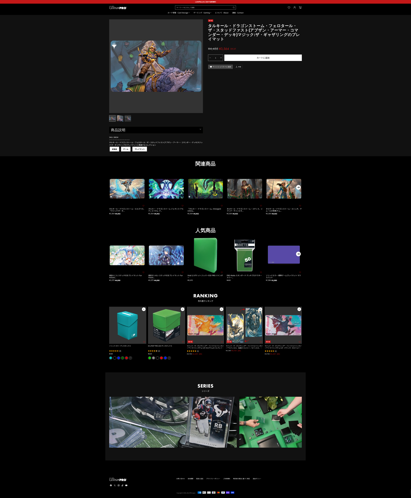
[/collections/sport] (173, 422)
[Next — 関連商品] (298, 187)
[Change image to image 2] (120, 118)
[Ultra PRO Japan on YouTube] (126, 485)
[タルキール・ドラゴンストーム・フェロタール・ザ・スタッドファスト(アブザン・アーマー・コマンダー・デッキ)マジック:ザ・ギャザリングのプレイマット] (156, 66)
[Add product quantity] (221, 58)
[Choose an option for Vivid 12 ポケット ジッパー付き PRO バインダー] (222, 241)
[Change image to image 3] (128, 118)
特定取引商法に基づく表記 (241, 479)
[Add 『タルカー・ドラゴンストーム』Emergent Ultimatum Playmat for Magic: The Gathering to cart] (222, 174)
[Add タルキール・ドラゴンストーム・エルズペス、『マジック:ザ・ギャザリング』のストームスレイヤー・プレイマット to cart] (143, 174)
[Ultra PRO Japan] (118, 7)
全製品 (114, 149)
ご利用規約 (226, 479)
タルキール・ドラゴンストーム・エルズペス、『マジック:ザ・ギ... (127, 209)
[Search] (234, 7)
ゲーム (125, 149)
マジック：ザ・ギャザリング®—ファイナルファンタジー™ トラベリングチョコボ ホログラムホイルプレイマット (205, 348)
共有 (239, 67)
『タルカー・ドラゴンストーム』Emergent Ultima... (204, 209)
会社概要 (190, 479)
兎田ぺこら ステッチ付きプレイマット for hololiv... (125, 276)
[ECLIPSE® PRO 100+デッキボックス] (166, 325)
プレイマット (140, 149)
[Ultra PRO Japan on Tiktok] (122, 485)
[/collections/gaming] (270, 422)
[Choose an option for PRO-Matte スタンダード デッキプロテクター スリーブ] (261, 241)
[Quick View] (144, 314)
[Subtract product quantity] (210, 58)
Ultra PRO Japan (191, 493)
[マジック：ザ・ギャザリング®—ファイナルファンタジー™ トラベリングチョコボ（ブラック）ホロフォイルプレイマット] (283, 325)
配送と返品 (199, 479)
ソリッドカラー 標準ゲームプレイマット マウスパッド (283, 276)
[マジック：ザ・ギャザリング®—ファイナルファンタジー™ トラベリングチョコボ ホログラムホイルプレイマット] (205, 325)
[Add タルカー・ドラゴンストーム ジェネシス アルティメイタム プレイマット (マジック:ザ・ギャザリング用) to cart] (182, 174)
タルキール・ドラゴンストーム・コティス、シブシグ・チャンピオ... (245, 209)
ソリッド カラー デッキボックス (120, 346)
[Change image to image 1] (112, 118)
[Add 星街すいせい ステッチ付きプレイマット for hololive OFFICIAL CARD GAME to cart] (182, 241)
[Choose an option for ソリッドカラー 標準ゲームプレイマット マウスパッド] (300, 241)
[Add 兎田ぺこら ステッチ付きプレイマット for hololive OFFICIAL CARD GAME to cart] (143, 241)
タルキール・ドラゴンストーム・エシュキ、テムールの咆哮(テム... (284, 209)
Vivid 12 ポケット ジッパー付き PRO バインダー (205, 276)
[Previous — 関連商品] (112, 187)
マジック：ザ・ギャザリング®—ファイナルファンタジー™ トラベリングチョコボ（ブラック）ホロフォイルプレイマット (283, 348)
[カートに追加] (144, 309)
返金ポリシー (257, 479)
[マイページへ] (295, 7)
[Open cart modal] (300, 7)
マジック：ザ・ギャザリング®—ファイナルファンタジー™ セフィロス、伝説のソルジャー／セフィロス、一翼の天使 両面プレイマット (244, 348)
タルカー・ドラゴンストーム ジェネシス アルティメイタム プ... (165, 209)
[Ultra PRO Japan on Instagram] (118, 485)
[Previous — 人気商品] (112, 254)
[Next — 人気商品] (298, 254)
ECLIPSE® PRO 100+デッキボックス (160, 346)
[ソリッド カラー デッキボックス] (127, 325)
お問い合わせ (180, 479)
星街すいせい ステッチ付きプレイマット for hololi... (165, 276)
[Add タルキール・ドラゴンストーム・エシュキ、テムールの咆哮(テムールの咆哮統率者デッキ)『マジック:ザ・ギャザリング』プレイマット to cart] (300, 174)
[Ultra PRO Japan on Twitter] (114, 485)
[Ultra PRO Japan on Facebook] (111, 485)
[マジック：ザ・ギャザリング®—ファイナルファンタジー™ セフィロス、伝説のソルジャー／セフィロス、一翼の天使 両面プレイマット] (244, 325)
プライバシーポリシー (213, 479)
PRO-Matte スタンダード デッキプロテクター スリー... (244, 276)
